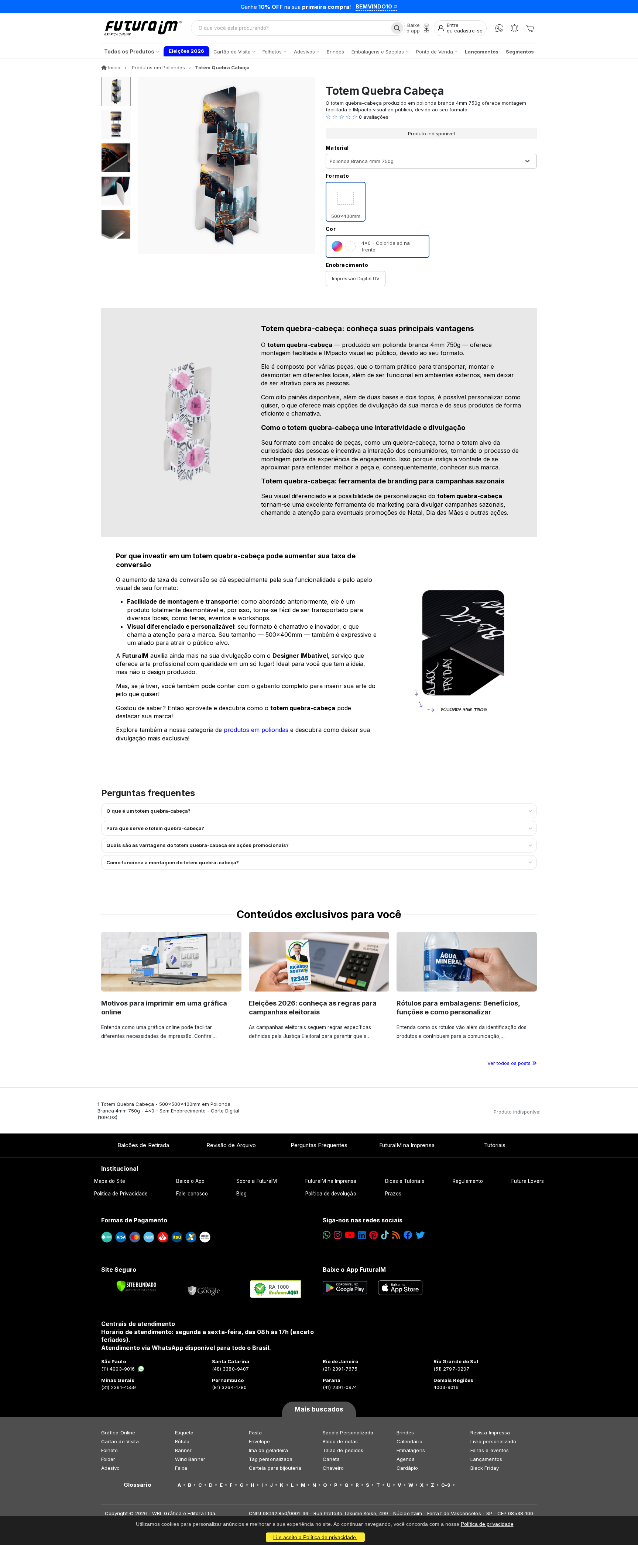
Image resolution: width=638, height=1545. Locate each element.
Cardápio (407, 1468)
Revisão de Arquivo (231, 1145)
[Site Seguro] (204, 1289)
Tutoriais (495, 1145)
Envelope (259, 1441)
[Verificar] (136, 1286)
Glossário (137, 1485)
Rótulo (182, 1441)
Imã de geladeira (268, 1450)
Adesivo (110, 1468)
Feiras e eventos (489, 1450)
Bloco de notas (340, 1441)
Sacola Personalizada (348, 1432)
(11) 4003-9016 (118, 1369)
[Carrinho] (530, 28)
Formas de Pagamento (134, 1220)
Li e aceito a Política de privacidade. (315, 1537)
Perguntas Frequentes (319, 1145)
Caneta (331, 1459)
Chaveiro (333, 1468)
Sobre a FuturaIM (256, 1181)
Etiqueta (184, 1432)
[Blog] (396, 1235)
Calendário (409, 1441)
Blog (241, 1194)
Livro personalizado (493, 1441)
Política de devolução (330, 1194)
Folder (108, 1459)
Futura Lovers (527, 1181)
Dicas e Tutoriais (404, 1181)
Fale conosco (192, 1194)
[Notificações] (514, 28)
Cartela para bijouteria (275, 1468)
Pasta (255, 1432)
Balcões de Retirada (143, 1145)
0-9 (445, 1485)
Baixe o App (190, 1181)
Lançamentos (486, 1459)
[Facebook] (408, 1235)
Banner (183, 1450)
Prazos (393, 1194)
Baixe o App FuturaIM (354, 1269)
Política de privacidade (487, 1524)
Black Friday (484, 1468)
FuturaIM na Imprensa (406, 1145)
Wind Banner (190, 1459)
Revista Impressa (490, 1432)
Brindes (405, 1432)
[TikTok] (385, 1235)
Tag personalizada (270, 1459)
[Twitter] (420, 1235)
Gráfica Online (118, 1432)
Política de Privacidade (121, 1194)
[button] (431, 117)
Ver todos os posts (509, 1063)
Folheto (109, 1450)
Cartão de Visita (120, 1441)
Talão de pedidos (343, 1450)
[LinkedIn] (362, 1235)
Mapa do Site (110, 1181)
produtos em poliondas (256, 729)
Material (337, 148)
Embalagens (411, 1450)
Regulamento (468, 1181)
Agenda (406, 1459)
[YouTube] (350, 1235)
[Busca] (397, 28)
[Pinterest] (373, 1235)
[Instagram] (338, 1235)
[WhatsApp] (499, 28)
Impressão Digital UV (356, 278)
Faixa (181, 1468)
